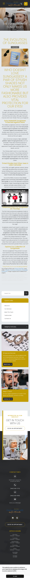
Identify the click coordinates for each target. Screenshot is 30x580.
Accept (15, 576)
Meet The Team (8, 312)
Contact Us (7, 318)
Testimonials (8, 315)
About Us (7, 305)
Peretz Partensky (19, 268)
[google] (17, 518)
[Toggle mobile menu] (3, 3)
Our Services (7, 309)
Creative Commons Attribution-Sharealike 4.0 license (15, 270)
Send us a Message (15, 502)
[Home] (12, 4)
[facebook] (12, 518)
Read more (7, 364)
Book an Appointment (15, 428)
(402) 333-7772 (15, 488)
